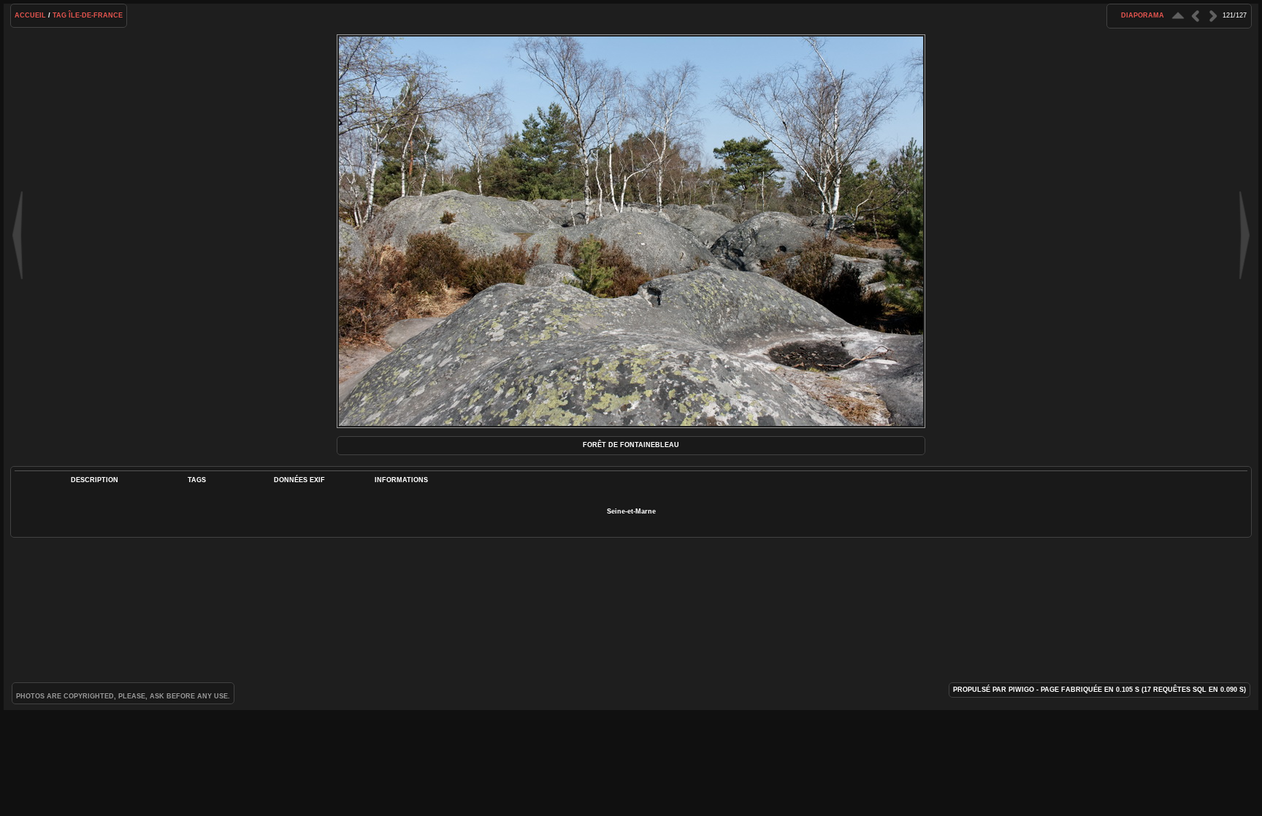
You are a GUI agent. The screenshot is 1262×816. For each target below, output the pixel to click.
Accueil (30, 15)
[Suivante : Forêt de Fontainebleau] (1213, 15)
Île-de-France (96, 15)
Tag (59, 15)
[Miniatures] (1178, 15)
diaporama (1142, 15)
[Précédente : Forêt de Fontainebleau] (1195, 15)
